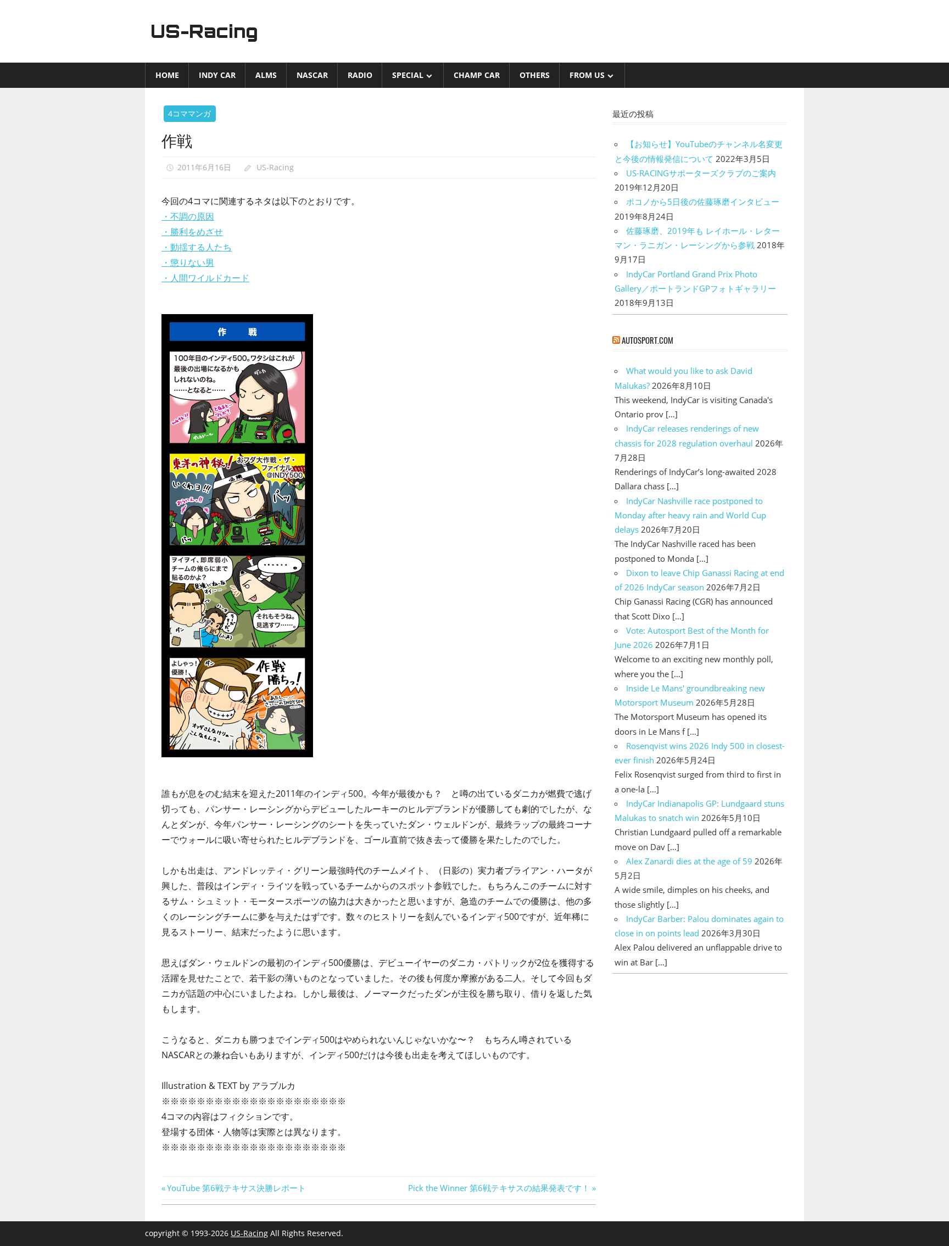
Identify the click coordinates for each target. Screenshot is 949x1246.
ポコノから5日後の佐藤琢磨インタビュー (702, 201)
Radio (360, 75)
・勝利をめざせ (192, 232)
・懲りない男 (187, 262)
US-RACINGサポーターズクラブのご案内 (701, 172)
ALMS (266, 75)
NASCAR (312, 75)
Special (407, 75)
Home (167, 75)
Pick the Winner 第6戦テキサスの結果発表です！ (499, 1187)
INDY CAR (217, 75)
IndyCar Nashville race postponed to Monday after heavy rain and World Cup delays (690, 515)
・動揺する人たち (196, 247)
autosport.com (647, 340)
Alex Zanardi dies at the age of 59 (689, 861)
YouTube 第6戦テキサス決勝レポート (236, 1187)
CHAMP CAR (477, 75)
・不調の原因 (187, 216)
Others (535, 75)
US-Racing (204, 31)
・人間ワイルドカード (205, 278)
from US (587, 75)
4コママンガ (189, 113)
